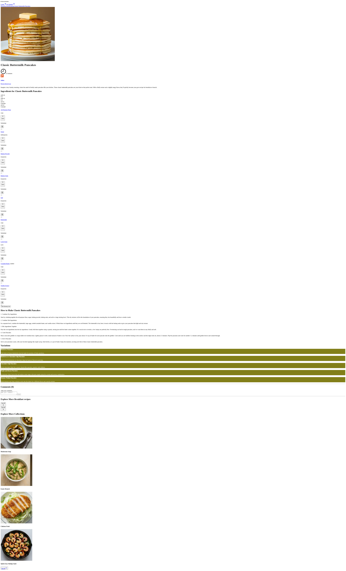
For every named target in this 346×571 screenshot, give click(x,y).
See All (3, 568)
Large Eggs (4, 242)
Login (2, 4)
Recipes (6, 6)
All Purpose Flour (6, 110)
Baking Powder (5, 154)
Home (2, 6)
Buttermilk (4, 219)
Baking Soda (4, 176)
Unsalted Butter (5, 263)
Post (19, 394)
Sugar (2, 132)
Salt (2, 197)
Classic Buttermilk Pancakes (22, 6)
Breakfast (11, 6)
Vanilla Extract (5, 285)
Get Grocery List (5, 306)
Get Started (9, 4)
